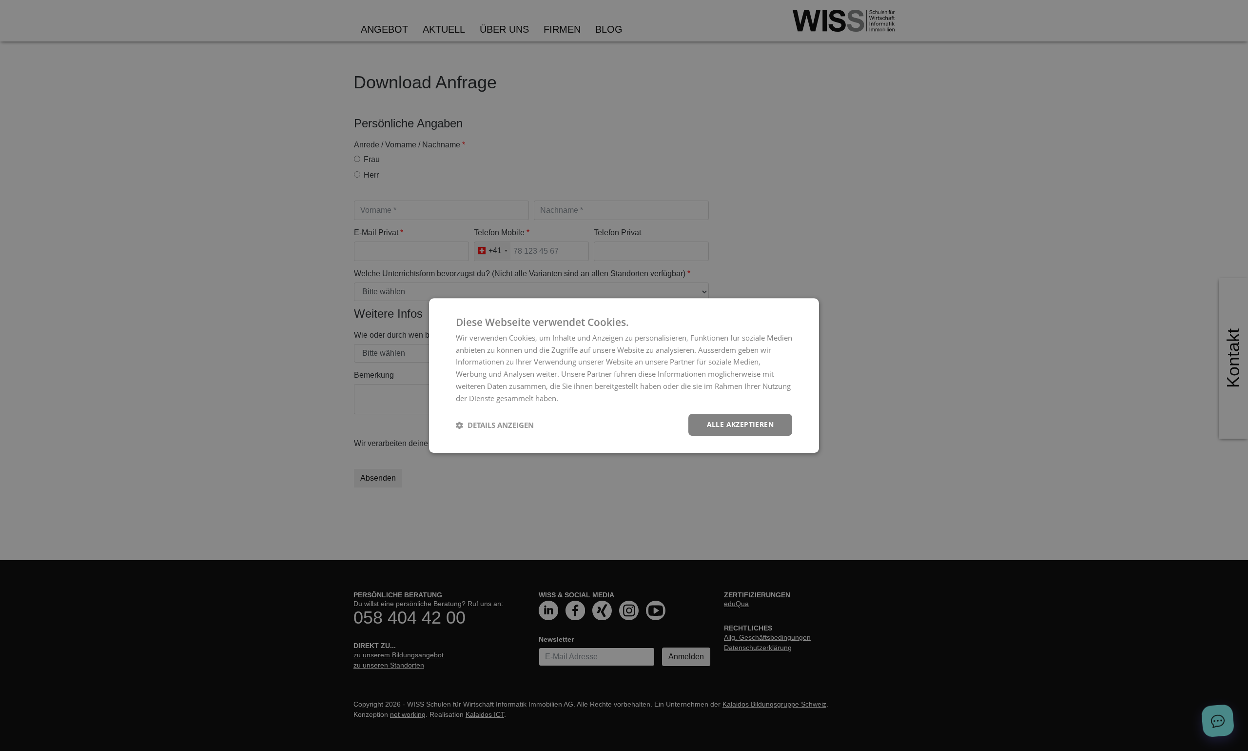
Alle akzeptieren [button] (740, 424)
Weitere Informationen (598, 398)
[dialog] (624, 375)
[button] (495, 425)
